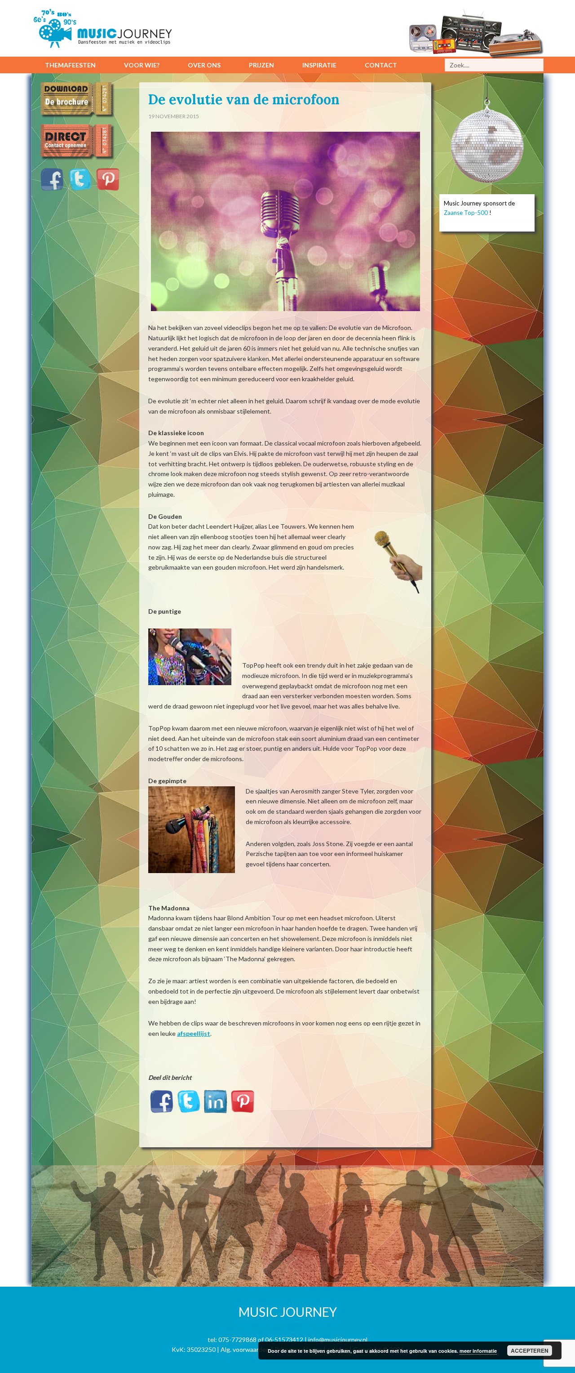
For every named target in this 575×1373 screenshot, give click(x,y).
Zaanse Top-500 (466, 212)
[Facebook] (161, 1106)
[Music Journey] (107, 40)
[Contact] (82, 160)
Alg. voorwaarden (245, 1349)
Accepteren (529, 1350)
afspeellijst (193, 1033)
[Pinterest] (242, 1106)
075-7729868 (237, 1339)
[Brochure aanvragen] (82, 118)
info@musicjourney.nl (337, 1339)
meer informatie (478, 1350)
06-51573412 (284, 1339)
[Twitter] (188, 1106)
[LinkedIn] (215, 1106)
